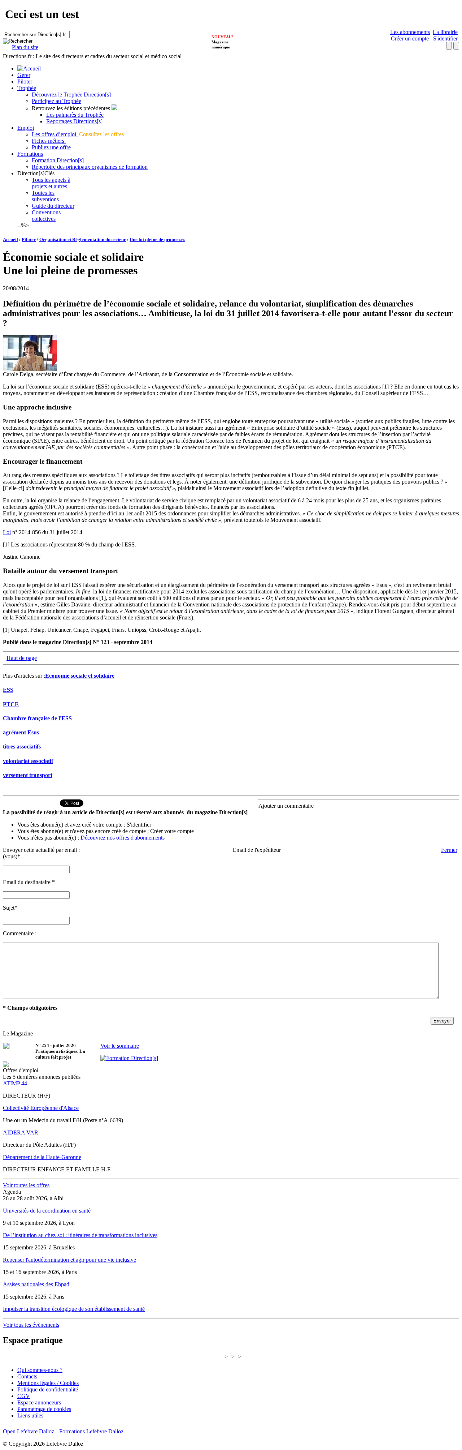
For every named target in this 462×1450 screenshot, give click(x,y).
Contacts (27, 1376)
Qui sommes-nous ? (39, 1370)
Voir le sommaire (119, 1046)
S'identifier (445, 38)
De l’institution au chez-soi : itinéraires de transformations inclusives (80, 1235)
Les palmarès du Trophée (75, 115)
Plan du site (25, 47)
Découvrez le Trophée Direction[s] (71, 94)
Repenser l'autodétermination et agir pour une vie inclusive (69, 1260)
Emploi (25, 128)
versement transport (27, 775)
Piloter (24, 81)
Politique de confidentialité (47, 1389)
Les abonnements (410, 32)
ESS (8, 690)
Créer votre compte (172, 831)
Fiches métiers (49, 141)
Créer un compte (410, 38)
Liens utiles (30, 1415)
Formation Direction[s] (58, 160)
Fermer (449, 850)
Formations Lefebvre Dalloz (91, 1431)
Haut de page (21, 658)
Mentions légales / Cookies (48, 1383)
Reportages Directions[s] (74, 121)
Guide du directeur (53, 206)
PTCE (11, 704)
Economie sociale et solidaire (79, 676)
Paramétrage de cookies (44, 1409)
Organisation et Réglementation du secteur (82, 239)
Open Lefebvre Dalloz (28, 1431)
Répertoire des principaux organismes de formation (90, 167)
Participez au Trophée (56, 101)
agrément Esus (21, 732)
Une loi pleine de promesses (157, 239)
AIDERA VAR (20, 1132)
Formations (30, 154)
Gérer (23, 75)
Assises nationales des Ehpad (36, 1284)
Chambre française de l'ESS (37, 718)
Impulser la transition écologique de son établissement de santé (74, 1309)
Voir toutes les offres (26, 1185)
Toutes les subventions (45, 196)
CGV (23, 1396)
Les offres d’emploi (55, 134)
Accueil (10, 239)
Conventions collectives (46, 215)
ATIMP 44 (15, 1083)
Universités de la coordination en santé (47, 1210)
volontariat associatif (28, 761)
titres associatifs (22, 746)
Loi (7, 532)
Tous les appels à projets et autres (51, 183)
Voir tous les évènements (31, 1325)
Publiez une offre (51, 147)
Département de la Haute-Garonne (42, 1157)
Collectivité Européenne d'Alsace (41, 1108)
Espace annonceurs (39, 1402)
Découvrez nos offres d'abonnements (122, 838)
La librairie (445, 32)
